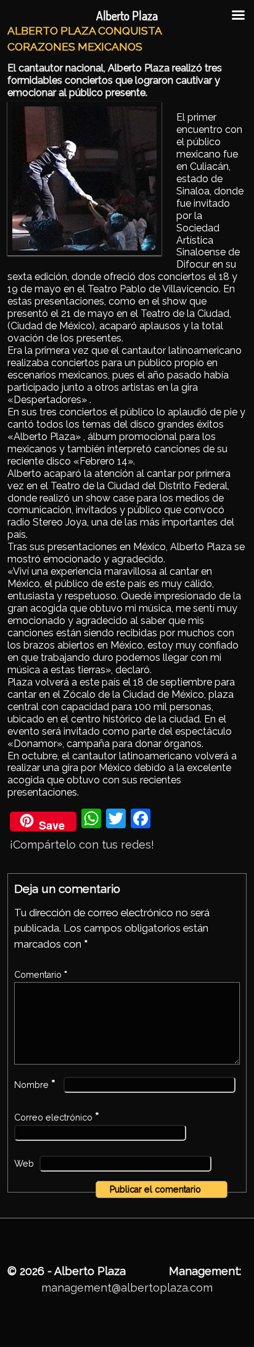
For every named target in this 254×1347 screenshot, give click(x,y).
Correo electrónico (56, 1117)
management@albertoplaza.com (127, 1287)
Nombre (34, 1085)
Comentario (40, 975)
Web (24, 1164)
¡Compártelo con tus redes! (82, 844)
